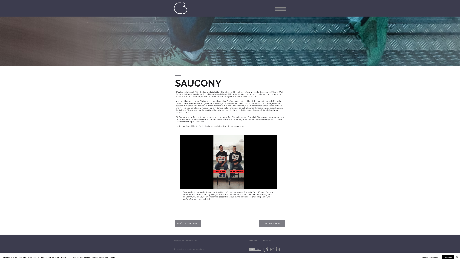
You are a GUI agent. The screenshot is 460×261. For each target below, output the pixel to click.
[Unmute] (187, 185)
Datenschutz (191, 241)
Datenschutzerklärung (107, 257)
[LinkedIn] (278, 249)
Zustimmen (448, 257)
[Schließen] (457, 257)
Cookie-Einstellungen (430, 257)
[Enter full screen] (273, 185)
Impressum (179, 241)
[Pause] (183, 185)
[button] (280, 9)
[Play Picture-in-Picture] (269, 185)
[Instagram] (272, 249)
